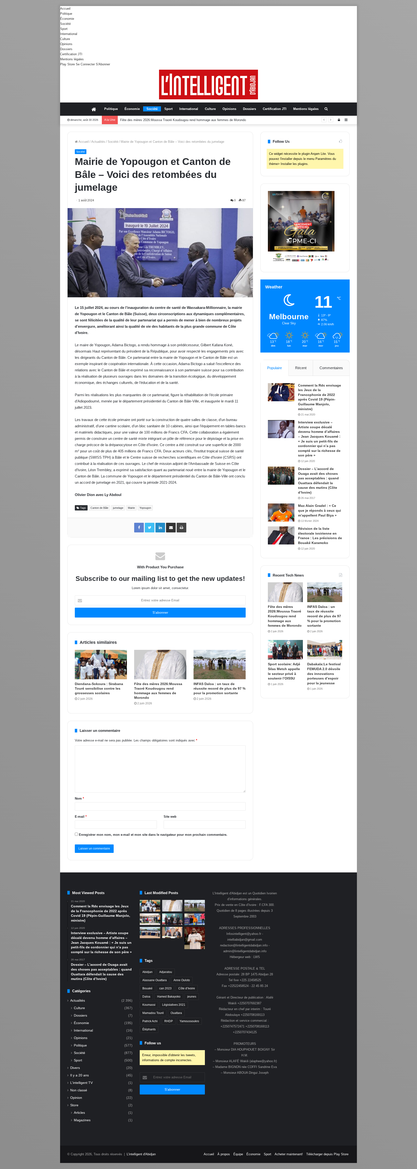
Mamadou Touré (153, 1013)
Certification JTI (71, 54)
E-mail (81, 816)
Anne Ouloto (182, 980)
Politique (66, 13)
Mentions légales (72, 59)
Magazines (82, 1120)
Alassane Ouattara (154, 980)
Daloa (146, 996)
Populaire (274, 368)
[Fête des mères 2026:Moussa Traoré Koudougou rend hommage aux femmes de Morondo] (160, 664)
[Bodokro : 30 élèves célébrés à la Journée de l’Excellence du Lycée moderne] (150, 932)
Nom (79, 798)
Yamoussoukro (189, 1021)
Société (65, 24)
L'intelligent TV (81, 1083)
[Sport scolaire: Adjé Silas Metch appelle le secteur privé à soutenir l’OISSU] (285, 650)
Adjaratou (165, 972)
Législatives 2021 (173, 1004)
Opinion (76, 1098)
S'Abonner (103, 64)
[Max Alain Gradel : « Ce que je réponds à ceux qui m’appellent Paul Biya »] (281, 512)
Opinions (66, 44)
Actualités (98, 141)
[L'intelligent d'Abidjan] (208, 84)
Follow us (153, 1043)
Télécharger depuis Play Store (327, 1154)
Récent (300, 368)
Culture (65, 39)
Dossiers (66, 49)
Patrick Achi (150, 1021)
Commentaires (331, 368)
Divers (75, 1068)
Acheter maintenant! (289, 1154)
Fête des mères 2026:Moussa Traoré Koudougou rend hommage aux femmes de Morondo (285, 616)
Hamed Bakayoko (169, 996)
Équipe (238, 1154)
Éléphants (149, 1029)
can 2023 (165, 988)
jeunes (191, 996)
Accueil (65, 8)
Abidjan (147, 972)
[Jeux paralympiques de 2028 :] (194, 919)
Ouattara (176, 1013)
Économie (67, 18)
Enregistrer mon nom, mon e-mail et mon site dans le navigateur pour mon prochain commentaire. (153, 834)
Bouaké (147, 988)
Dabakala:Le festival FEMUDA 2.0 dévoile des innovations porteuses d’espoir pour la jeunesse (324, 673)
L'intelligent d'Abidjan (141, 1154)
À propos (223, 1154)
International (68, 34)
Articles (79, 1113)
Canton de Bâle (99, 507)
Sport (64, 29)
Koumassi (148, 1004)
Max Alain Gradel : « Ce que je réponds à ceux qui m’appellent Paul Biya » (319, 510)
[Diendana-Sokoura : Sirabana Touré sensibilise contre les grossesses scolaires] (101, 664)
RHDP (168, 1021)
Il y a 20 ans (79, 1075)
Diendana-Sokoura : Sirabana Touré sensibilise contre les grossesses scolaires (99, 688)
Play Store (67, 64)
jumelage (118, 507)
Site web (170, 816)
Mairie (131, 507)
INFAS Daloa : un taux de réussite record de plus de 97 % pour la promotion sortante (179, 120)
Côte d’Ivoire (186, 988)
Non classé (78, 1090)
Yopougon (145, 507)
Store (74, 1105)
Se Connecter (85, 64)
